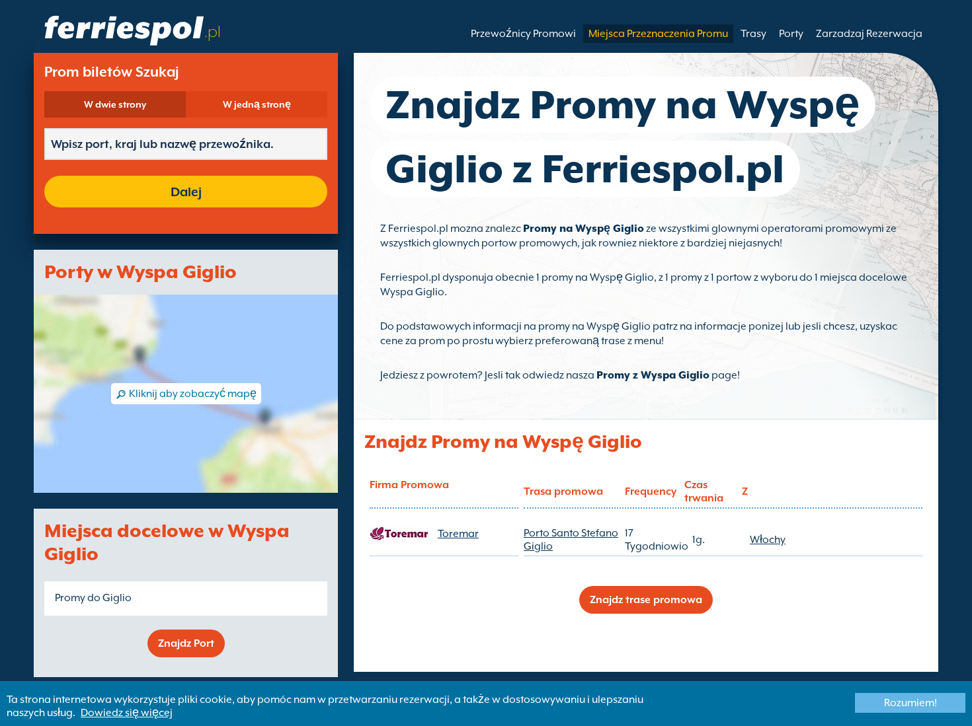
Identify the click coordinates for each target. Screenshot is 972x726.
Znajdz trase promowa (646, 600)
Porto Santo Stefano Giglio (571, 539)
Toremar (458, 534)
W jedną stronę (257, 104)
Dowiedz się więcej (127, 713)
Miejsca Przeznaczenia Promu (658, 34)
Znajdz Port (186, 643)
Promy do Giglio (93, 598)
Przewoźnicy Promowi (523, 34)
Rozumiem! (910, 703)
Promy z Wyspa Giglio (652, 375)
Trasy (753, 34)
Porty (791, 34)
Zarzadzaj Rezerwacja (869, 34)
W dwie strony (115, 104)
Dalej (186, 191)
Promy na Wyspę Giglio (583, 229)
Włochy (768, 540)
